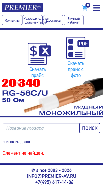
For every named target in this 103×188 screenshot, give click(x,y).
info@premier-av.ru (51, 176)
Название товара (25, 128)
